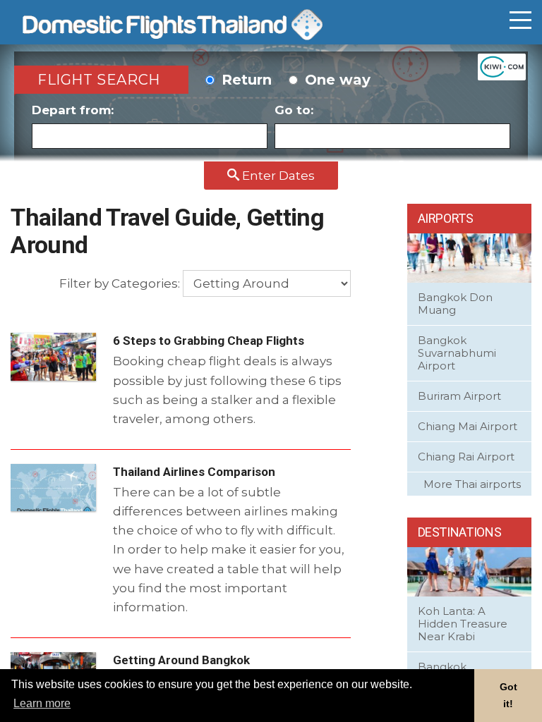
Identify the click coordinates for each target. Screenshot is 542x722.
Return (244, 79)
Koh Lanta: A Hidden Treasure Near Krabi (462, 623)
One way (336, 79)
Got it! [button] (508, 695)
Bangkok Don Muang (455, 303)
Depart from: (73, 110)
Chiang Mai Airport (467, 426)
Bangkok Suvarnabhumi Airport (457, 353)
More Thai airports (472, 484)
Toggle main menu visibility (520, 20)
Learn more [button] (42, 703)
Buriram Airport (459, 396)
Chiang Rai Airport (466, 456)
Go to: (294, 110)
